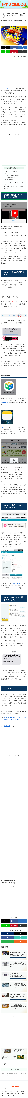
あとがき (7, 188)
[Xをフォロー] (20, 933)
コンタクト (20, 1089)
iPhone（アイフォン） (8, 880)
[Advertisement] (14, 72)
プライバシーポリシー (7, 1091)
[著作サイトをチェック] (7, 933)
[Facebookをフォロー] (7, 937)
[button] (22, 51)
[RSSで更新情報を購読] (20, 941)
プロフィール (7, 1089)
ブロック (12, 882)
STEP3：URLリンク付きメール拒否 (14, 186)
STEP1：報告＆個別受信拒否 (12, 175)
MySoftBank (4, 402)
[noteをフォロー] (20, 937)
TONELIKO (4, 88)
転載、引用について (20, 1091)
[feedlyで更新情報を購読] (7, 941)
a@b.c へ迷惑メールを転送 (13, 177)
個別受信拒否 (10, 179)
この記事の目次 (11, 168)
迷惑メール (5, 882)
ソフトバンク (18, 880)
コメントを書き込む (14, 1069)
